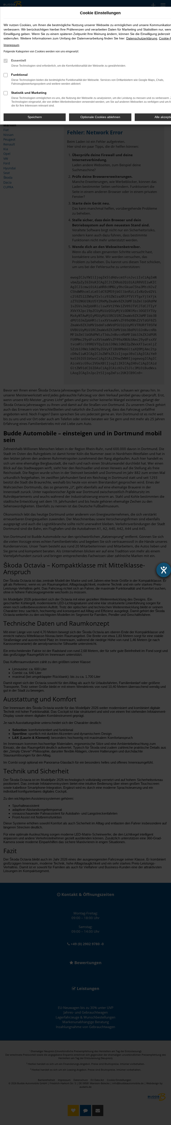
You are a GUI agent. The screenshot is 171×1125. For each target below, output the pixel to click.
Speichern (35, 117)
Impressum (11, 45)
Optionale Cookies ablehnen (100, 117)
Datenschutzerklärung (141, 38)
